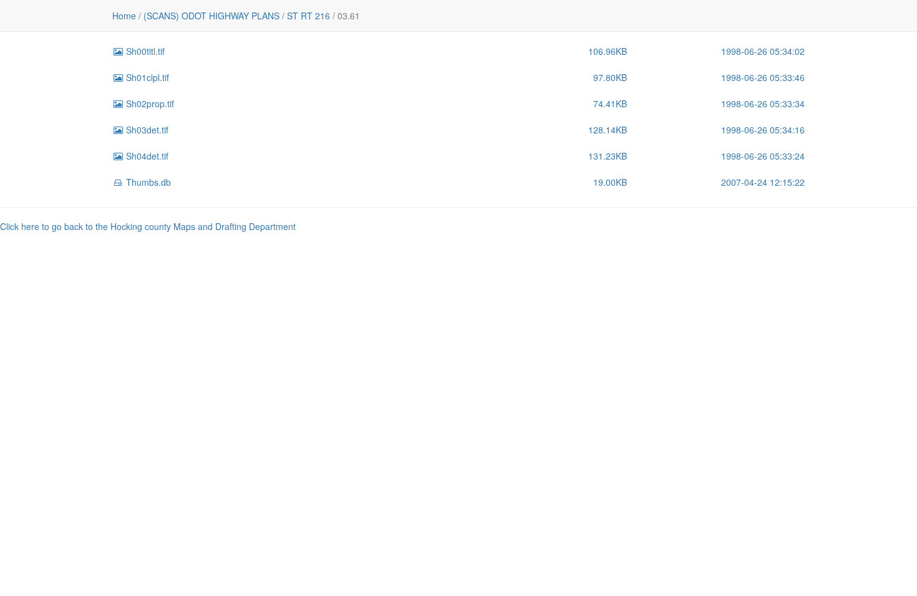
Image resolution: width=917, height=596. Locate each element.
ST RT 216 (308, 15)
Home (124, 15)
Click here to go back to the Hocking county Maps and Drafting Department (148, 226)
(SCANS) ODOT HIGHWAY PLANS (211, 15)
